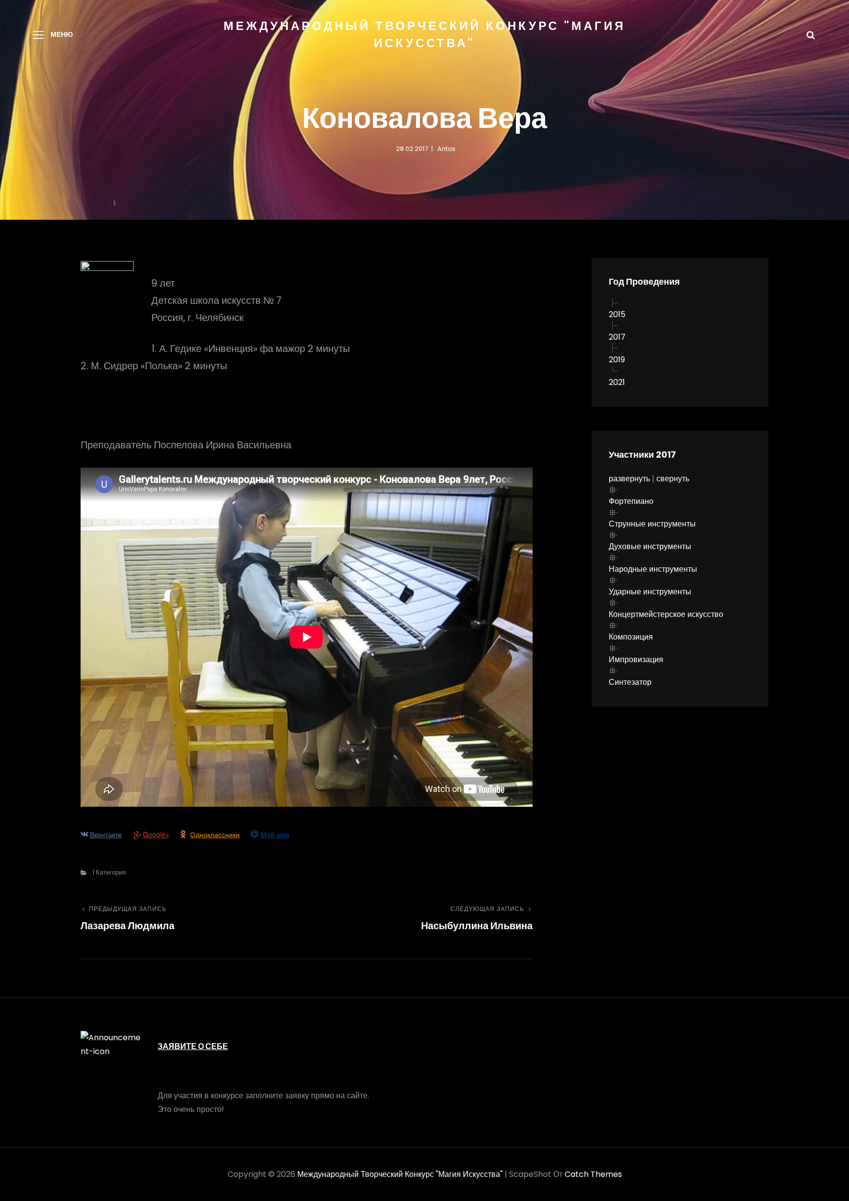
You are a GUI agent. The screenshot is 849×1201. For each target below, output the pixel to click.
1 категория (109, 872)
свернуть (672, 478)
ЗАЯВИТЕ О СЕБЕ (193, 1046)
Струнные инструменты (652, 523)
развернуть (629, 478)
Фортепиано (631, 501)
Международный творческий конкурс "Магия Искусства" (400, 1174)
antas (446, 148)
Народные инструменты (653, 569)
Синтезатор (630, 682)
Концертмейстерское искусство (666, 614)
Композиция (631, 637)
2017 (617, 337)
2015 (617, 314)
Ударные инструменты (650, 591)
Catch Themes (593, 1174)
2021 (617, 382)
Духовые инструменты (650, 546)
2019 (617, 359)
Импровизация (636, 659)
